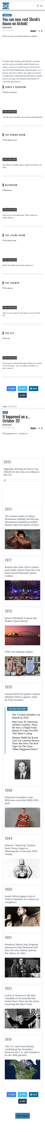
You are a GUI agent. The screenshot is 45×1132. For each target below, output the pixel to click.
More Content (22, 1116)
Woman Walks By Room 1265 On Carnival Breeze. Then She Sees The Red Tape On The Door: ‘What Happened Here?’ (26, 743)
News (5, 412)
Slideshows (7, 15)
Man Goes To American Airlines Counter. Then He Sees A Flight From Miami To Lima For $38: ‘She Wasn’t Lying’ (25, 727)
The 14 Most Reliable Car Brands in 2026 (26, 716)
